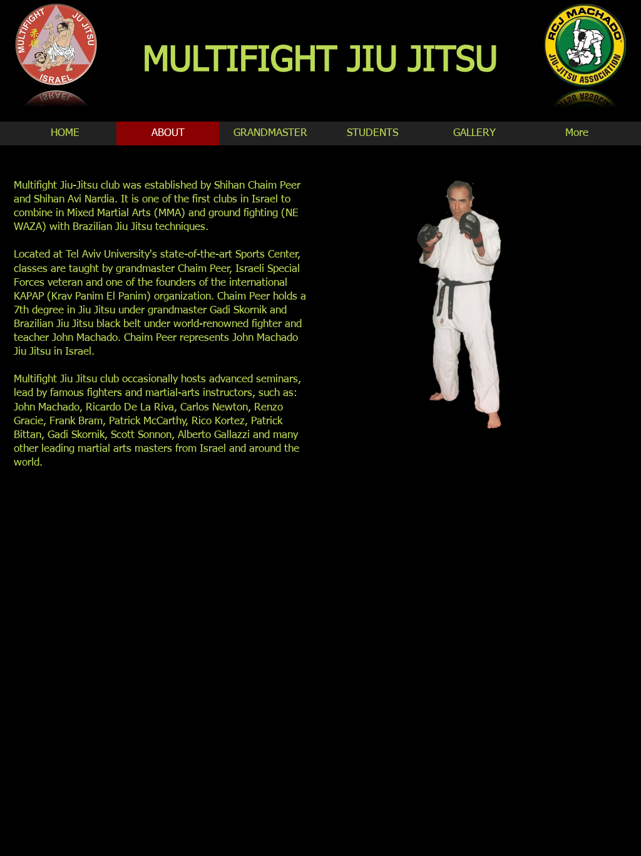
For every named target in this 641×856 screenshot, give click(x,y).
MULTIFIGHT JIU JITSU (320, 61)
